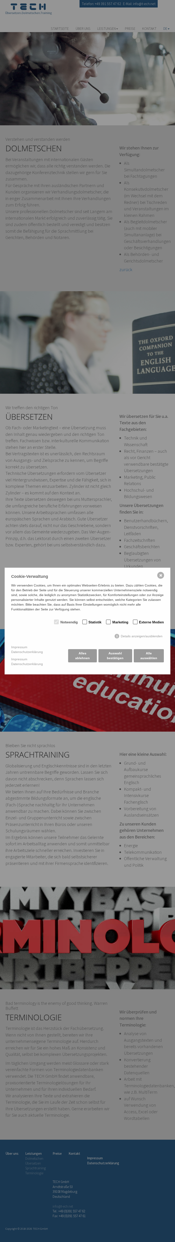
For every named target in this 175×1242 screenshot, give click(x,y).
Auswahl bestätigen (115, 655)
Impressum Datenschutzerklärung (27, 649)
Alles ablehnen (82, 655)
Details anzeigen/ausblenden (141, 636)
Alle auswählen (148, 655)
